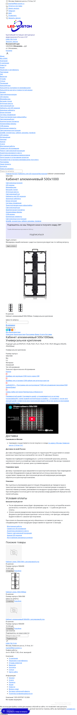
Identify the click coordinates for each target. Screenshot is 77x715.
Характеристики (19, 334)
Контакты (3, 166)
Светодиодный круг (7, 119)
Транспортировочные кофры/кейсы (13, 117)
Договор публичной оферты (19, 691)
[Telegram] (7, 641)
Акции (2, 67)
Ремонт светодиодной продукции (12, 151)
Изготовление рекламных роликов (19, 538)
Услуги (2, 144)
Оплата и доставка (15, 6)
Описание (9, 334)
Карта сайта (13, 672)
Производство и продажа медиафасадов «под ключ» (19, 160)
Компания (4, 61)
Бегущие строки (6, 101)
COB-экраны (4, 126)
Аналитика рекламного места (11, 153)
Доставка (48, 334)
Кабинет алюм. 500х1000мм (16, 592)
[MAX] (9, 641)
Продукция (4, 83)
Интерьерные (5, 137)
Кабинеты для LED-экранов (10, 108)
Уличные (3, 139)
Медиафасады (5, 99)
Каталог (3, 92)
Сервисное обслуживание (9, 148)
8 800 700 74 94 (11, 643)
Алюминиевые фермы (8, 124)
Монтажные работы (7, 146)
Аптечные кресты (6, 103)
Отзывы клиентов (15, 663)
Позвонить (12, 16)
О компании (4, 63)
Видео (37, 334)
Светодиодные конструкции (10, 130)
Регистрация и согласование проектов (14, 157)
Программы (4, 162)
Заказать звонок (14, 18)
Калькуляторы (5, 85)
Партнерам (4, 72)
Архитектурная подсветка (9, 121)
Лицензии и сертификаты (9, 70)
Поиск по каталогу (7, 169)
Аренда (2, 142)
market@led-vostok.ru (16, 4)
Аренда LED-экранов (14, 535)
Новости (3, 65)
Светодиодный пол (7, 106)
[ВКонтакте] (9, 330)
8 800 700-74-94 (11, 39)
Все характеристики (13, 332)
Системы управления (8, 115)
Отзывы (3, 79)
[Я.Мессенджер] (7, 330)
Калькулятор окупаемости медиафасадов (15, 88)
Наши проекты (5, 164)
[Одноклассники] (12, 330)
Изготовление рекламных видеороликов (15, 155)
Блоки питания (5, 112)
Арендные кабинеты (7, 110)
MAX (10, 13)
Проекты (12, 682)
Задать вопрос (13, 8)
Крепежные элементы (8, 128)
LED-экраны (4, 97)
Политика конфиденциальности (20, 694)
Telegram (11, 11)
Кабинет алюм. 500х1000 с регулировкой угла (22, 562)
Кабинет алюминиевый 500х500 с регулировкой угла (25, 619)
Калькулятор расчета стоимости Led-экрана (16, 90)
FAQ (1, 74)
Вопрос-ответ (14, 689)
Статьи (2, 81)
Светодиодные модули (8, 94)
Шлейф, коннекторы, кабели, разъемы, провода (17, 133)
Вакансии (3, 76)
